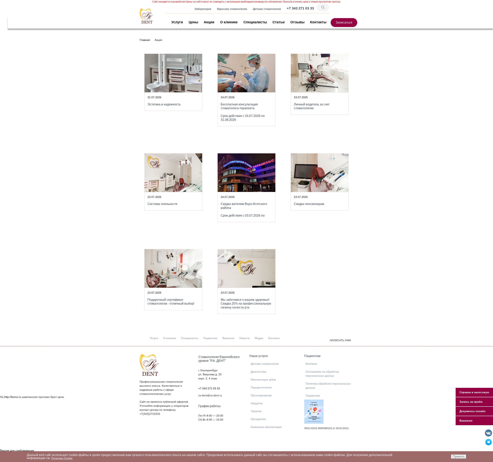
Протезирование (261, 395)
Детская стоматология (267, 8)
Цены (193, 22)
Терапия (256, 411)
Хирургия (256, 403)
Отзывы (297, 22)
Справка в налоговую (474, 392)
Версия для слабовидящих (17, 450)
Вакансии (228, 338)
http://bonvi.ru (12, 396)
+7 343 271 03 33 (209, 388)
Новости (244, 338)
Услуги (177, 22)
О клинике (229, 22)
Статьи (278, 22)
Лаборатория (203, 8)
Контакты (318, 22)
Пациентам (210, 338)
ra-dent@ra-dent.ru (210, 395)
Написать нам (340, 340)
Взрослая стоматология (232, 8)
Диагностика (258, 371)
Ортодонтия (258, 419)
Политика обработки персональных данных (328, 385)
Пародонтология (261, 387)
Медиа (259, 338)
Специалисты (255, 22)
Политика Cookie (61, 458)
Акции (209, 22)
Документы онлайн (472, 411)
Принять (459, 456)
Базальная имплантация (266, 426)
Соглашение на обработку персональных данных (322, 373)
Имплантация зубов (263, 379)
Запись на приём (470, 401)
